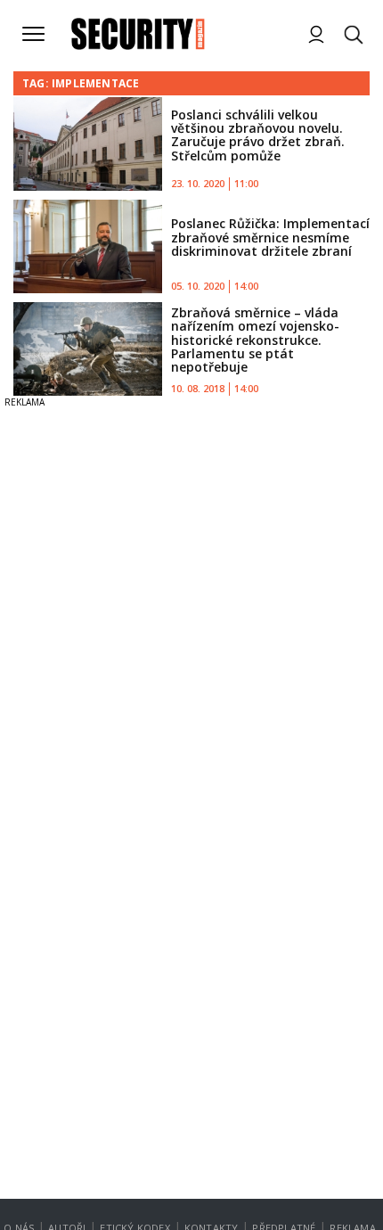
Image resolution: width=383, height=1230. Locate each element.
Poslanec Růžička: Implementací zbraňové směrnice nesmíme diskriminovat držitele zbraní (270, 237)
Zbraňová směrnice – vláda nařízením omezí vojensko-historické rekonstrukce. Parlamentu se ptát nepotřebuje (255, 340)
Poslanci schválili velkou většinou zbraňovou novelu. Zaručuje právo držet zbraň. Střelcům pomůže (258, 135)
